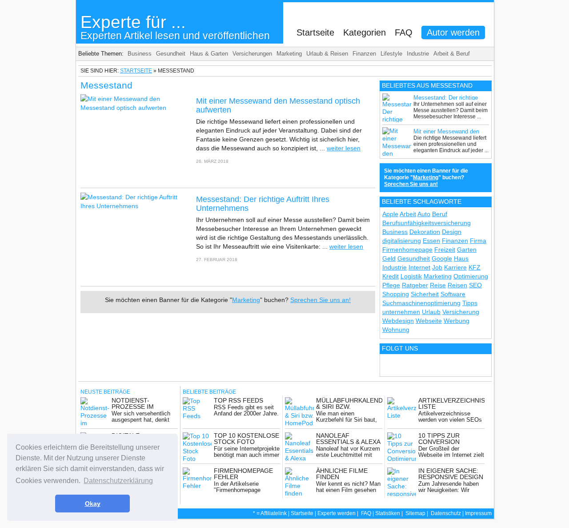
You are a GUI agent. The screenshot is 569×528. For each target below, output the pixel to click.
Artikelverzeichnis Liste (451, 403)
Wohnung (395, 329)
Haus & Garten (209, 53)
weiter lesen (344, 148)
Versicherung (460, 311)
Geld (389, 258)
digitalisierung (401, 240)
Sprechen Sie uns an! (320, 299)
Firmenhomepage (407, 249)
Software (453, 294)
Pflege (391, 285)
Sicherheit (425, 294)
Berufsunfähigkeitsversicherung (426, 222)
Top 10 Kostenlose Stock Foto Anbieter (246, 441)
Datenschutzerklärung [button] (118, 480)
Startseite (315, 32)
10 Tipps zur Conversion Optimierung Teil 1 (450, 441)
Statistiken (387, 513)
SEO (475, 285)
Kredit (390, 276)
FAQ (404, 32)
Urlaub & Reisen (327, 53)
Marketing (289, 53)
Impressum (478, 513)
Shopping (395, 294)
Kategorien (364, 32)
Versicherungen (252, 53)
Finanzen (364, 53)
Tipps (469, 302)
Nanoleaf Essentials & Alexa (348, 438)
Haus (461, 258)
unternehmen (401, 311)
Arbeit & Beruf (451, 53)
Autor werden (453, 32)
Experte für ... (175, 26)
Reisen (457, 285)
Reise (438, 285)
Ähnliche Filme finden (342, 473)
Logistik (411, 276)
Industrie (418, 53)
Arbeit (408, 214)
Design (451, 231)
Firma (478, 240)
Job (437, 267)
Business (140, 53)
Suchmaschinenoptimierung (421, 302)
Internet (419, 267)
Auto (423, 214)
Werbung (456, 320)
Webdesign (398, 320)
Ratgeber (415, 285)
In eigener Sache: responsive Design (450, 473)
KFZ (475, 267)
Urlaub (431, 311)
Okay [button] (92, 503)
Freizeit (444, 249)
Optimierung (470, 276)
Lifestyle (391, 53)
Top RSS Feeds (238, 400)
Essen (431, 240)
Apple (390, 214)
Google (442, 258)
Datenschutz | (448, 513)
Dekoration (424, 231)
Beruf (439, 214)
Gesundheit (170, 53)
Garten (467, 249)
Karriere (455, 267)
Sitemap (415, 513)
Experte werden (336, 513)
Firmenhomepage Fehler (243, 473)
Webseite (429, 320)
